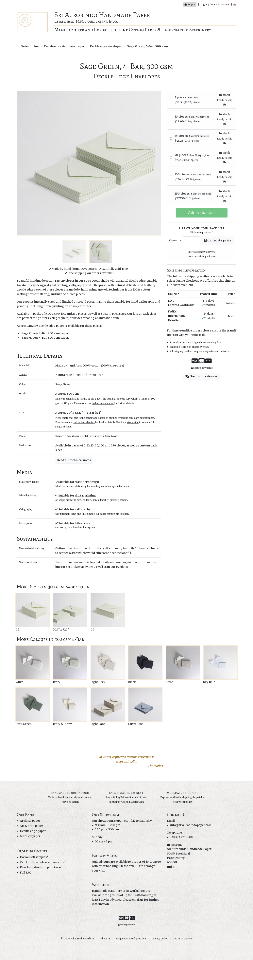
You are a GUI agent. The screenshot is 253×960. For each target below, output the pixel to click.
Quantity (175, 240)
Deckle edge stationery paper (63, 46)
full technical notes (102, 403)
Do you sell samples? (34, 857)
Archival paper (30, 820)
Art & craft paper (31, 826)
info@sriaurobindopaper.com (190, 825)
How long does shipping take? (40, 867)
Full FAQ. (26, 872)
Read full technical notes (74, 460)
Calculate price (219, 240)
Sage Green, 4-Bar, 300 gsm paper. (45, 337)
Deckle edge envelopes (105, 46)
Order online (29, 46)
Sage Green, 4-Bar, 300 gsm (147, 46)
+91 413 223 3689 (181, 837)
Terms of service (182, 938)
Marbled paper (30, 836)
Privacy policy (160, 938)
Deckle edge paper (33, 831)
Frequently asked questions (131, 938)
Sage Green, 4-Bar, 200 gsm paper (45, 333)
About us (105, 938)
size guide (133, 422)
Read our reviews (202, 376)
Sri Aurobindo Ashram (83, 938)
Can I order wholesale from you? (42, 862)
